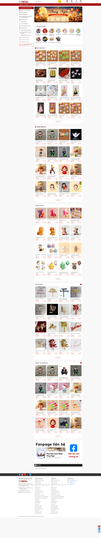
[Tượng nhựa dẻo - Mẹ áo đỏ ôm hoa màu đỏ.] (64, 186)
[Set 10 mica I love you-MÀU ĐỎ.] (75, 326)
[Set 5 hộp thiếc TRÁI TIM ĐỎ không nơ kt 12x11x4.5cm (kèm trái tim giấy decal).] (64, 73)
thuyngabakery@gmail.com (27, 492)
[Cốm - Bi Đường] (52, 39)
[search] (59, 1)
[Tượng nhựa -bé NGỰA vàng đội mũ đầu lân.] (52, 230)
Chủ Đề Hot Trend (38, 483)
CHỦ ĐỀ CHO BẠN (41, 26)
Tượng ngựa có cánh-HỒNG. (52, 219)
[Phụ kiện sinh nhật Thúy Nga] (24, 1)
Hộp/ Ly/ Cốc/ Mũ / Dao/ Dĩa (39, 495)
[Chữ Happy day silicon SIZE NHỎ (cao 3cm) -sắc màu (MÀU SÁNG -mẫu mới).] (75, 405)
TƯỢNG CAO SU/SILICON (41, 363)
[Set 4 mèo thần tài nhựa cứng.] (40, 265)
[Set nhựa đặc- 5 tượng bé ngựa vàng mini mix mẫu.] (75, 213)
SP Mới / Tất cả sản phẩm (39, 480)
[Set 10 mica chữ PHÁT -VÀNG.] (52, 326)
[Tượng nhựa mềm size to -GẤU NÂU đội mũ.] (75, 265)
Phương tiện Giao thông (78, 35)
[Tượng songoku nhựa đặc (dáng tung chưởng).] (52, 169)
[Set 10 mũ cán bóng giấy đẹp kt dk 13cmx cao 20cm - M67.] (75, 90)
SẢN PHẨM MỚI (41, 48)
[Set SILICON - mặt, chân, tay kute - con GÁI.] (40, 134)
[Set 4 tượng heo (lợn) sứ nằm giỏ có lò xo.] (52, 248)
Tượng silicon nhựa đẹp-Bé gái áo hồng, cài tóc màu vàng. (40, 177)
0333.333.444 (27, 490)
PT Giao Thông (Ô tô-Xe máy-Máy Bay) (41, 496)
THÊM (45, 82)
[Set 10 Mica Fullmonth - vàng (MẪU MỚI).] (52, 292)
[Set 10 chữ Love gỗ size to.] (75, 344)
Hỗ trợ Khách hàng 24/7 (25, 41)
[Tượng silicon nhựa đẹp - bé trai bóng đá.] (40, 152)
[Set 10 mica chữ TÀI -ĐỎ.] (75, 309)
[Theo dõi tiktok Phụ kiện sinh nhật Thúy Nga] (28, 474)
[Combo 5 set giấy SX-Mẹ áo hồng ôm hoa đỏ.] (75, 108)
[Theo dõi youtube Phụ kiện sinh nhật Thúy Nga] (25, 474)
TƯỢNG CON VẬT (39, 205)
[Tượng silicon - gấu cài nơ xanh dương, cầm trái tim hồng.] (75, 248)
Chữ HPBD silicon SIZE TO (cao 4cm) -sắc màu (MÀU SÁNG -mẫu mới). (40, 430)
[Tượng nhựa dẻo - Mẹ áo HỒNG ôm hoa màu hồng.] (52, 186)
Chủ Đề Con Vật (37, 487)
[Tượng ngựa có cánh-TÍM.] (40, 213)
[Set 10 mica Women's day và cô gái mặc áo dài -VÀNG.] (64, 309)
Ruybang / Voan (37, 493)
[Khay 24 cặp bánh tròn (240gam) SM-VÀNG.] (52, 73)
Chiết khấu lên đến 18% (25, 39)
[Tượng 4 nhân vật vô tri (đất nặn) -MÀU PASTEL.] (64, 134)
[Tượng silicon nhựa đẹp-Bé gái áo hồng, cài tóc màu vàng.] (40, 169)
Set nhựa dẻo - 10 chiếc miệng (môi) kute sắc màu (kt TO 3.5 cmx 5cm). (52, 413)
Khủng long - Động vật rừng (51, 35)
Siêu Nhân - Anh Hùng (38, 35)
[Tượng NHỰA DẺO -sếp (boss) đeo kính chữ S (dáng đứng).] (64, 152)
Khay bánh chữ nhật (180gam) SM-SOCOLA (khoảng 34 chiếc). (40, 80)
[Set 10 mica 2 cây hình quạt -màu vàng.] (40, 326)
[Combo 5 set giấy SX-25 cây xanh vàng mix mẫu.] (64, 55)
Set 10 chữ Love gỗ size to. (75, 350)
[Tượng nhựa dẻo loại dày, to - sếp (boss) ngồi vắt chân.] (64, 423)
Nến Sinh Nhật (37, 502)
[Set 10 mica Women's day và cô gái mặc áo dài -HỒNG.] (52, 309)
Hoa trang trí (37, 504)
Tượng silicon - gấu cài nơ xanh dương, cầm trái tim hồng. (75, 255)
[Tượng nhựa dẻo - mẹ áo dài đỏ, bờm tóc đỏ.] (64, 169)
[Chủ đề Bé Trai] (58, 30)
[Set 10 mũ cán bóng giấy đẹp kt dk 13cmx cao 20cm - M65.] (52, 108)
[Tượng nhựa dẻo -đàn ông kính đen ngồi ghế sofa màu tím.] (64, 370)
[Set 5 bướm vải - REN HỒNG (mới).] (75, 73)
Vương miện (45, 42)
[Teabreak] (58, 451)
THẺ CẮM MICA (39, 284)
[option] (58, 14)
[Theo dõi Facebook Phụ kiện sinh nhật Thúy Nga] (20, 474)
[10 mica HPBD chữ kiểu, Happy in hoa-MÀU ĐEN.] (64, 292)
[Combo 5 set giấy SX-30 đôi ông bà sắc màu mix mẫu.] (75, 55)
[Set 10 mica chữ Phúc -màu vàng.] (64, 344)
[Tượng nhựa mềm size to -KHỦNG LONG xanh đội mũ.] (64, 265)
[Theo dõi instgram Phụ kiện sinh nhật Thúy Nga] (22, 474)
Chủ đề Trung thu (45, 35)
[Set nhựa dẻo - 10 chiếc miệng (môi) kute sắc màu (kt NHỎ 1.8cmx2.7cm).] (64, 405)
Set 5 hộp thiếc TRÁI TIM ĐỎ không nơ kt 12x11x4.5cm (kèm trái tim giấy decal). (64, 80)
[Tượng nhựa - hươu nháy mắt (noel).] (40, 248)
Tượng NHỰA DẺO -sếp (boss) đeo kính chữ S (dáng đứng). (64, 159)
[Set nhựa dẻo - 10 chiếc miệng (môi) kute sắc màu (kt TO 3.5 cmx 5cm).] (52, 405)
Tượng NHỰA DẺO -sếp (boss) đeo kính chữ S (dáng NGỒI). (52, 159)
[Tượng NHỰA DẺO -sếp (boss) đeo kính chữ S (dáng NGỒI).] (52, 152)
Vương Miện (37, 499)
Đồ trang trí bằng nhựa (39, 508)
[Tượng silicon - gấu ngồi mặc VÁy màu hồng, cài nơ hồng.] (64, 230)
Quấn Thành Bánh (38, 507)
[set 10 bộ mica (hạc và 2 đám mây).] (40, 344)
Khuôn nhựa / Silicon (38, 505)
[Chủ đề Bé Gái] (65, 30)
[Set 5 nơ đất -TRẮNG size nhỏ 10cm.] (40, 90)
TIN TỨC (39, 465)
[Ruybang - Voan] (38, 39)
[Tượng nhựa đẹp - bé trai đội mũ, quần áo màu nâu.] (40, 186)
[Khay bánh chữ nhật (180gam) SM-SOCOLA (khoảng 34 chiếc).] (40, 73)
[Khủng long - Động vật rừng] (52, 30)
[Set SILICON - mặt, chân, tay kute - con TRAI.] (52, 134)
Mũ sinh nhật (37, 510)
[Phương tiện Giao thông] (78, 30)
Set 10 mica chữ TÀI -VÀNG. (64, 333)
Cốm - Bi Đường (52, 42)
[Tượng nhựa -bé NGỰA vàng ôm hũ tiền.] (40, 230)
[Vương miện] (45, 39)
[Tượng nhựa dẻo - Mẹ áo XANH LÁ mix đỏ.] (75, 186)
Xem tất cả (58, 121)
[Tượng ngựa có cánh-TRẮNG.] (64, 213)
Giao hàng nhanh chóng (25, 37)
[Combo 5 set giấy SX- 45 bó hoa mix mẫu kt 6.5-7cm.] (52, 55)
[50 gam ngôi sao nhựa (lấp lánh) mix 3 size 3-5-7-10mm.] (52, 90)
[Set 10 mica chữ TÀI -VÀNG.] (64, 326)
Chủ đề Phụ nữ (58, 42)
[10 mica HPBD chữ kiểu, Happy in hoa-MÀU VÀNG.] (75, 292)
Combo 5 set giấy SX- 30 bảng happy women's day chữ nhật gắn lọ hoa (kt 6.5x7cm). (41, 63)
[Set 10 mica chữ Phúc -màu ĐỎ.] (52, 344)
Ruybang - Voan (38, 42)
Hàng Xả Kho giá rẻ (38, 513)
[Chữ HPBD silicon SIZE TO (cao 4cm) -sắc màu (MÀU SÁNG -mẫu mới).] (40, 423)
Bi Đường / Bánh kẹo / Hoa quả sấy (41, 498)
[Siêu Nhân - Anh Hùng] (38, 30)
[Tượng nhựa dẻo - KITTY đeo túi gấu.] (64, 388)
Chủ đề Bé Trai (58, 34)
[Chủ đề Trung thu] (45, 30)
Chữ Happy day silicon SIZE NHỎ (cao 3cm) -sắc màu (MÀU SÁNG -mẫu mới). (75, 413)
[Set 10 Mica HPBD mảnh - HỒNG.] (40, 292)
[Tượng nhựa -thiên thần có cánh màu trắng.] (75, 134)
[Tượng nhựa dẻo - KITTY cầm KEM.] (52, 388)
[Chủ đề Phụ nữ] (58, 39)
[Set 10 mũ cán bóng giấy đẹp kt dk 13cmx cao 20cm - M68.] (64, 90)
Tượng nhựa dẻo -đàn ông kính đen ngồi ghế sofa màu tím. (63, 378)
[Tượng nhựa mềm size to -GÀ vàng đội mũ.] (52, 265)
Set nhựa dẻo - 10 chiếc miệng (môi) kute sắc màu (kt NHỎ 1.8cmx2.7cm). (64, 413)
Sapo (43, 516)
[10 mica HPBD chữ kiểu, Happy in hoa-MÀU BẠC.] (40, 309)
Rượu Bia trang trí (38, 501)
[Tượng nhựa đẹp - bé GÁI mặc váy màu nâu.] (75, 169)
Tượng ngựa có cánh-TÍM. (40, 219)
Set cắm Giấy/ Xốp (38, 490)
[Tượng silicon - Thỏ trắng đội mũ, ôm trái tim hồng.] (64, 248)
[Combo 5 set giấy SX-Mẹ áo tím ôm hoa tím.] (64, 108)
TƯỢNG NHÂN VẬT (41, 126)
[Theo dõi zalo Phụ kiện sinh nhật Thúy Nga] (30, 474)
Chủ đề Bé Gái (65, 34)
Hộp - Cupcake (71, 34)
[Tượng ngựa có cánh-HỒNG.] (52, 213)
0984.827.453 (72, 482)
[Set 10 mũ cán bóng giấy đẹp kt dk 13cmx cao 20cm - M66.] (40, 108)
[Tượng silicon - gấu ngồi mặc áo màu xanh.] (75, 230)
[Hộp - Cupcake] (72, 30)
